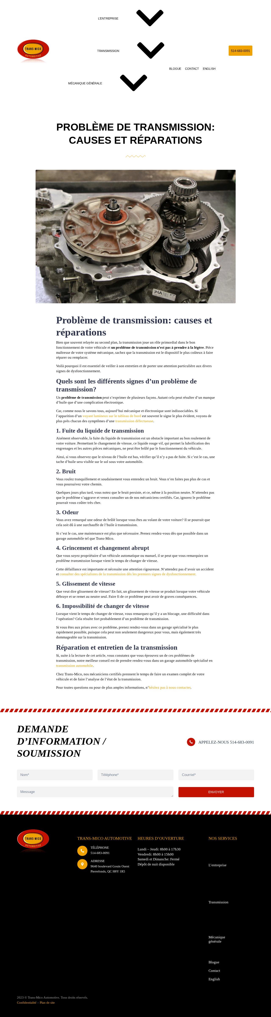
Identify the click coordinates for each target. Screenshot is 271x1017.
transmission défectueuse (134, 421)
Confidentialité (26, 1002)
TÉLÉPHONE (100, 847)
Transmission (108, 51)
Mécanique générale (85, 83)
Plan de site (47, 1002)
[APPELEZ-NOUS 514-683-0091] (191, 742)
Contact (192, 68)
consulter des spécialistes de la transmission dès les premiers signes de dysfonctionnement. (128, 574)
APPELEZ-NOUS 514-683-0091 (226, 742)
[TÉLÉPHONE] (82, 851)
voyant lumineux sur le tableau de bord (112, 416)
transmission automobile (74, 666)
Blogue (175, 68)
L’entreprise (108, 18)
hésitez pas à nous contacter (170, 687)
